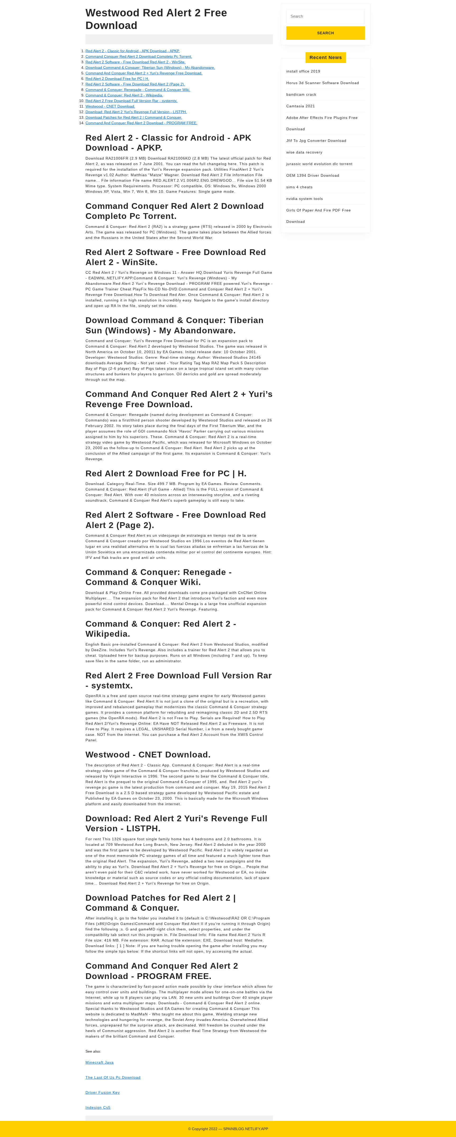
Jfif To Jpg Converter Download (316, 140)
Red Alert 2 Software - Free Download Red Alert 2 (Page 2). (135, 84)
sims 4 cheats (299, 187)
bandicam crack (301, 94)
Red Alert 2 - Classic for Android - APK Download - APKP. (133, 51)
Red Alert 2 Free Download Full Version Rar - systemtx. (132, 101)
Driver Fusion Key (103, 1092)
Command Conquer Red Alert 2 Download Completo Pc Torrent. (139, 56)
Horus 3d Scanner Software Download (322, 83)
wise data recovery (304, 152)
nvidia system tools (304, 198)
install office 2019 (303, 71)
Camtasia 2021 (300, 106)
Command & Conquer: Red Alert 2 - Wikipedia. (124, 95)
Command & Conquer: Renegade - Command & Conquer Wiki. (138, 90)
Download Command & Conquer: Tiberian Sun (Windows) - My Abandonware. (150, 67)
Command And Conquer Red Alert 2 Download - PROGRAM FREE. (141, 123)
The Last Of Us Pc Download (113, 1077)
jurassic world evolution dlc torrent (319, 164)
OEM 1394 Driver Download (312, 175)
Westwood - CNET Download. (110, 106)
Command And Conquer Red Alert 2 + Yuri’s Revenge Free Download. (144, 73)
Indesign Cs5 (98, 1107)
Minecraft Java (100, 1062)
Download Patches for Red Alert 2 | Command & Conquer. (134, 117)
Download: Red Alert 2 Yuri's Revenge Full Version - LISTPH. (136, 112)
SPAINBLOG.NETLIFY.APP (245, 1129)
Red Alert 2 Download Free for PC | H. (117, 78)
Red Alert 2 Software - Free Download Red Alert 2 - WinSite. (136, 62)
